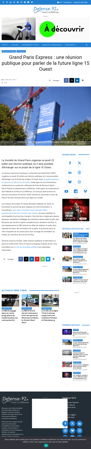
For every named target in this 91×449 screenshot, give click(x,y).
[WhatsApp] (42, 259)
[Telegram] (48, 259)
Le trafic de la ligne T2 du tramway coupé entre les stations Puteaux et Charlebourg (49, 315)
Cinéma (75, 330)
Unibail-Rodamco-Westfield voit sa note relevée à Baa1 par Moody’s (80, 355)
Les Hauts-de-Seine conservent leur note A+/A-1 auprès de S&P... (81, 240)
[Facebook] (3, 2)
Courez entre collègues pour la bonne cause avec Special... (81, 366)
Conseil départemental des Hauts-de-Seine (80, 235)
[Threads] (14, 2)
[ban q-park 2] (45, 29)
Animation (76, 246)
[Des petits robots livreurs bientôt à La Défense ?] (67, 259)
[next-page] (67, 287)
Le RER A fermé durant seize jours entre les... (80, 280)
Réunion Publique (8, 51)
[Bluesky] (17, 2)
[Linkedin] (10, 2)
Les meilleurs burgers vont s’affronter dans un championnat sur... (80, 250)
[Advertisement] (45, 272)
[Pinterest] (37, 259)
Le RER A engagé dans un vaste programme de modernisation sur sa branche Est (10, 315)
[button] (86, 44)
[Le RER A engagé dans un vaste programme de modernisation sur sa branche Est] (10, 300)
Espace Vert (77, 267)
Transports (21, 51)
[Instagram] (21, 2)
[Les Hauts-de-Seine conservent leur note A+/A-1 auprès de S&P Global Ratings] (67, 235)
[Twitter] (7, 2)
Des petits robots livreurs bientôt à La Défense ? (80, 260)
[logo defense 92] (46, 9)
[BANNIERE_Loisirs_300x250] (75, 210)
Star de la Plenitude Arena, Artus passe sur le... (81, 334)
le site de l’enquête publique (26, 247)
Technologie (78, 257)
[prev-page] (63, 287)
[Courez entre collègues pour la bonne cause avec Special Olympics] (67, 364)
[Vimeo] (32, 2)
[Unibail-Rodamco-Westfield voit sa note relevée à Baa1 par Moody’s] (67, 352)
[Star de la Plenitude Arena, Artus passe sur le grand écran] (67, 332)
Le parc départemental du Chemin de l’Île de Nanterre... (81, 271)
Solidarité (77, 362)
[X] (71, 80)
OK (46, 445)
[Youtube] (25, 2)
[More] (82, 80)
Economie (76, 350)
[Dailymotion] (28, 2)
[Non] (88, 443)
